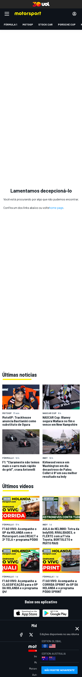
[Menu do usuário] (74, 14)
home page (56, 207)
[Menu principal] (7, 14)
